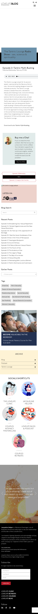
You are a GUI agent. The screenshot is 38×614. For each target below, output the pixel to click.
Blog (3, 360)
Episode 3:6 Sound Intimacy (10, 243)
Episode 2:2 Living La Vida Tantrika (19, 180)
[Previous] (2, 494)
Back (19, 177)
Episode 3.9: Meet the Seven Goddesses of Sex (16, 235)
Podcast (4, 363)
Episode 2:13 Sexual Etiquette (10, 258)
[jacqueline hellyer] (28, 389)
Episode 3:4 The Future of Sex (11, 248)
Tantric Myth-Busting (22, 125)
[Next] (35, 494)
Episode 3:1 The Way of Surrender (12, 255)
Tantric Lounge (6, 367)
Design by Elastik (20, 557)
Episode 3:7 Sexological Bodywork (12, 240)
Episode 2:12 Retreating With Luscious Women (16, 260)
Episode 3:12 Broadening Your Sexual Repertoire (17, 224)
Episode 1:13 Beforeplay (19, 173)
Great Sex (5, 285)
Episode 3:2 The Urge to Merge (11, 253)
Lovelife (7, 591)
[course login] (36, 2)
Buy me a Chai (21, 162)
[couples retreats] (19, 441)
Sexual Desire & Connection (22, 300)
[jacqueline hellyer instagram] (10, 608)
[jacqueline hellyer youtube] (14, 608)
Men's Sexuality (16, 285)
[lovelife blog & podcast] (28, 414)
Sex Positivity (6, 300)
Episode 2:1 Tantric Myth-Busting (18, 68)
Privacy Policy (4, 557)
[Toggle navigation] (35, 5)
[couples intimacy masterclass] (9, 414)
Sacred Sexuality (23, 293)
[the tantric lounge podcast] (9, 186)
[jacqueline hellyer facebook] (6, 608)
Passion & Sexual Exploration (11, 289)
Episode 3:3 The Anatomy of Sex (11, 250)
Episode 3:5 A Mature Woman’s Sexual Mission (16, 245)
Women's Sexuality (8, 304)
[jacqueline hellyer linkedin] (2, 608)
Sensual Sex (6, 297)
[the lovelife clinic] (9, 389)
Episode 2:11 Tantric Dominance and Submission (16, 263)
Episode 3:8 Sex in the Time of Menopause (15, 238)
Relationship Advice (8, 293)
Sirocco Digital (12, 557)
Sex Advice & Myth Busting (21, 297)
